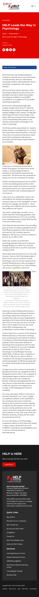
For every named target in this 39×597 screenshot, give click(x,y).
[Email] (14, 49)
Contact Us (10, 536)
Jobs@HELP (11, 532)
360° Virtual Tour (12, 525)
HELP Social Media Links (15, 540)
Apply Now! (9, 464)
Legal (18, 588)
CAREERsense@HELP (14, 561)
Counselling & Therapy (14, 571)
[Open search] (35, 6)
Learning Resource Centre (16, 553)
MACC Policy (25, 588)
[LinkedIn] (10, 49)
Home (4, 34)
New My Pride (11, 575)
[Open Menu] (32, 6)
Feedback (4, 588)
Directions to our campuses (16, 521)
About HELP (11, 517)
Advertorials (13, 34)
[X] (7, 49)
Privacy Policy (12, 588)
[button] (19, 67)
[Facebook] (3, 49)
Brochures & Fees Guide (15, 529)
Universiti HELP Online (14, 544)
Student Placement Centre (16, 557)
